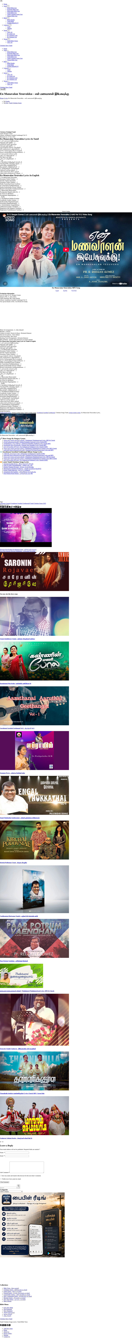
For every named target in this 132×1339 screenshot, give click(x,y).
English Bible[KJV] (12, 66)
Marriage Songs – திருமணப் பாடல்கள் (15, 1298)
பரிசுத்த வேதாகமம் (9, 1312)
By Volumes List (12, 79)
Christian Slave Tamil (6, 45)
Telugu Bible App (12, 60)
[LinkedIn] (16, 507)
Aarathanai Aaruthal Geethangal (46, 412)
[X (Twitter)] (3, 507)
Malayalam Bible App (13, 55)
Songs (5, 73)
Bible (5, 61)
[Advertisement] (66, 118)
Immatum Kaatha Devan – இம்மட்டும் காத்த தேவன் (18, 464)
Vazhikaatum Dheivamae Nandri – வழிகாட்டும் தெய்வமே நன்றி (19, 916)
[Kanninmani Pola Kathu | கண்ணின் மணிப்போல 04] (34, 680)
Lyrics (6, 103)
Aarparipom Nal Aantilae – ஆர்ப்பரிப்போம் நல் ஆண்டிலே (20, 472)
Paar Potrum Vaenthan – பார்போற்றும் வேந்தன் (14, 961)
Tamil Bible (10, 65)
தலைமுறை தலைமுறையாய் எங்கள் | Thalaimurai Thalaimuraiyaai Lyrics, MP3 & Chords (29, 440)
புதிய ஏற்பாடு (7, 1316)
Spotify (65, 290)
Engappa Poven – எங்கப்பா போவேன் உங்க (12, 773)
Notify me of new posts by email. (11, 1179)
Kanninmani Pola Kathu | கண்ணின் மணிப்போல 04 (15, 683)
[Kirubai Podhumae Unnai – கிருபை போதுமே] (34, 859)
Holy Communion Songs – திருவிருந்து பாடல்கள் (18, 1296)
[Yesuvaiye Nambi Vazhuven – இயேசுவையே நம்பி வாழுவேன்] (34, 1045)
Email (2, 1156)
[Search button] (18, 1187)
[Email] (10, 507)
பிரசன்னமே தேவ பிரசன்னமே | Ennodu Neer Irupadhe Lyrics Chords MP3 (25, 445)
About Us (6, 1332)
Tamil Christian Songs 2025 (37, 503)
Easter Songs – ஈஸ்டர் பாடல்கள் (13, 1291)
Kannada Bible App (12, 53)
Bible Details (11, 63)
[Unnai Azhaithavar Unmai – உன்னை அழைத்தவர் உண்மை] (34, 635)
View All (9, 74)
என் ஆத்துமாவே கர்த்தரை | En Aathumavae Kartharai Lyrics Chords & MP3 (26, 447)
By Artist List (11, 76)
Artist (8, 69)
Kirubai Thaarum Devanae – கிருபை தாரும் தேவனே (19, 467)
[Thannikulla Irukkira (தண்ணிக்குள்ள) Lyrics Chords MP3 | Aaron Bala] (34, 1090)
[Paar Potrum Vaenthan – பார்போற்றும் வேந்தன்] (34, 957)
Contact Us (7, 1336)
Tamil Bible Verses (12, 82)
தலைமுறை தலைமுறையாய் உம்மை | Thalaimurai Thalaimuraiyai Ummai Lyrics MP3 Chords (30, 448)
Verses (5, 81)
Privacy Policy (8, 1333)
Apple (57, 290)
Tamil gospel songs (5, 412)
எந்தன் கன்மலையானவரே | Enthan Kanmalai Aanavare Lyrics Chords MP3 (25, 442)
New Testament (8, 1311)
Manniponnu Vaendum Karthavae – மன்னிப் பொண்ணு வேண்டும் (22, 468)
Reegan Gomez (5, 503)
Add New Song (8, 1328)
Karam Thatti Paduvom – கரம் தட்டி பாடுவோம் (17, 470)
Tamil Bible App (12, 57)
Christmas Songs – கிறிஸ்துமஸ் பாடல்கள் (15, 1290)
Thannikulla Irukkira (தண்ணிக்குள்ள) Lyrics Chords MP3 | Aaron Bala (22, 1093)
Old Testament (8, 1309)
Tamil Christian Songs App (15, 58)
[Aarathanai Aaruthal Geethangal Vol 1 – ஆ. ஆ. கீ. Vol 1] (34, 725)
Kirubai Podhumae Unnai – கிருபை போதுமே (13, 862)
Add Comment (5, 1172)
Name (2, 1152)
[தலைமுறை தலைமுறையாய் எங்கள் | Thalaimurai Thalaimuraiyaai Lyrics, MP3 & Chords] (21, 987)
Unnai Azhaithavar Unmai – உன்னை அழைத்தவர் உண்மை (17, 639)
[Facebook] (1, 507)
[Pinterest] (5, 507)
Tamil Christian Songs (15, 103)
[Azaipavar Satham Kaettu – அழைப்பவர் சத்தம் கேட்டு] (34, 1134)
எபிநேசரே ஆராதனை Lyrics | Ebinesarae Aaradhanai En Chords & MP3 (24, 453)
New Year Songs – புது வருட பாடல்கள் (15, 1299)
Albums (9, 71)
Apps (5, 50)
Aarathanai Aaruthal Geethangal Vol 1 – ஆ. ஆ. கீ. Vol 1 (17, 728)
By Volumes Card (12, 78)
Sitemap (6, 1335)
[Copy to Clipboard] (12, 507)
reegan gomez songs (74, 412)
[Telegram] (14, 507)
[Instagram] (5, 1325)
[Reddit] (20, 507)
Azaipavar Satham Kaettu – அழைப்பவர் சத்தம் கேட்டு (16, 1138)
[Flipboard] (18, 507)
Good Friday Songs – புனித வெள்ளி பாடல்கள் (17, 1294)
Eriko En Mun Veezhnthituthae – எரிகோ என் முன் (18, 465)
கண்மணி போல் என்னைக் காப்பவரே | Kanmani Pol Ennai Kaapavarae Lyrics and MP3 (28, 450)
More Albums (7, 1301)
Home (5, 48)
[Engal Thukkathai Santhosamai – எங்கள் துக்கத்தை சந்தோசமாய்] (34, 814)
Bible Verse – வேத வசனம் (11, 1288)
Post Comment (5, 1182)
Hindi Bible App (12, 52)
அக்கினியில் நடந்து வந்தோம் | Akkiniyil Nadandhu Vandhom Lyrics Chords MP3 (27, 443)
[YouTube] (9, 1325)
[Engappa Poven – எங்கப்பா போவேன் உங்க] (34, 769)
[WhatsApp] (7, 507)
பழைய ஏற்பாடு (8, 1314)
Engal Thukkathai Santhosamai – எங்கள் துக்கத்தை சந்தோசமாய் (20, 818)
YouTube (74, 290)
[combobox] (8, 1188)
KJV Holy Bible (8, 1307)
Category (6, 68)
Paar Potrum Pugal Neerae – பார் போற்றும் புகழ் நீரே (18, 473)
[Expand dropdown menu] (8, 50)
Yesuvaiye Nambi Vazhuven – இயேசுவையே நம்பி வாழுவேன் (18, 1048)
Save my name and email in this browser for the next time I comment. (21, 1175)
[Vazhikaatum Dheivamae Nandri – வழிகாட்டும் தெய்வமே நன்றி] (34, 912)
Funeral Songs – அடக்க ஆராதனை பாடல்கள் (17, 1293)
